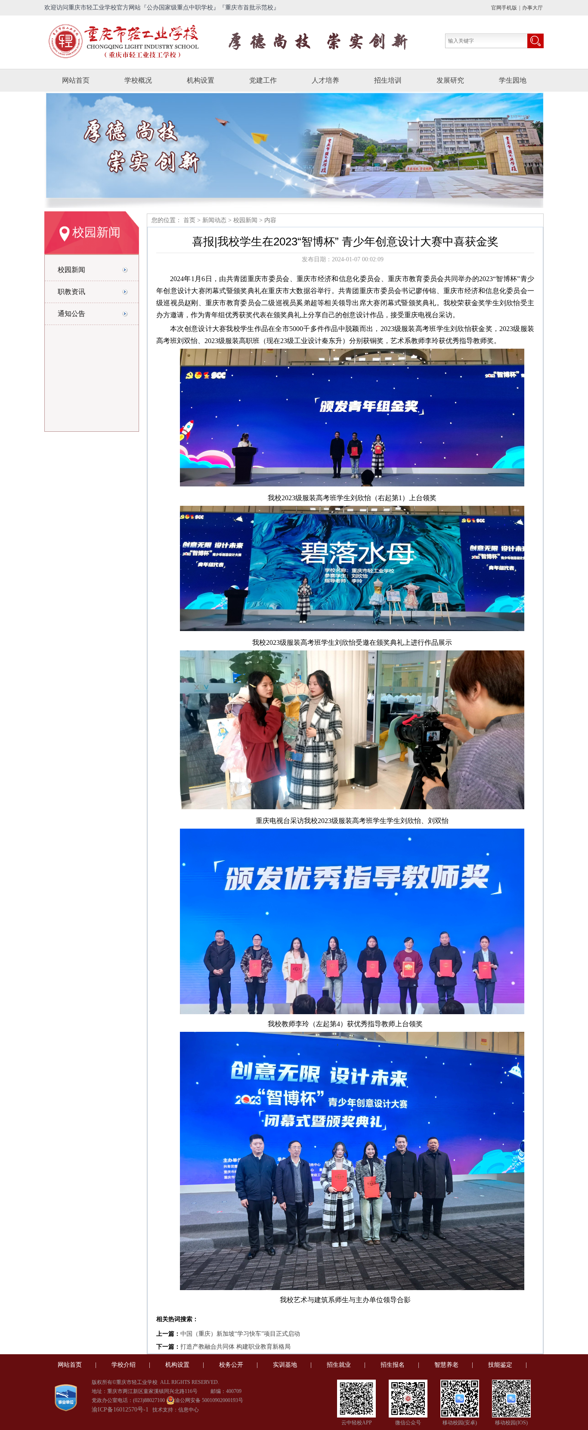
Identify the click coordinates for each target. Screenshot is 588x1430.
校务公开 (231, 1365)
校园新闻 (245, 220)
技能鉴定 (500, 1365)
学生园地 (512, 80)
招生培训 (388, 80)
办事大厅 (532, 8)
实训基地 (285, 1365)
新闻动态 (214, 220)
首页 (188, 220)
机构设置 (200, 80)
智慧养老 (446, 1365)
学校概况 (138, 80)
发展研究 (450, 80)
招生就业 (339, 1365)
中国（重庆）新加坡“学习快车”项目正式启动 (240, 1334)
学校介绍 (123, 1365)
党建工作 (263, 80)
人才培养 (325, 80)
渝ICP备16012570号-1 (120, 1409)
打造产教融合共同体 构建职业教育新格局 (235, 1346)
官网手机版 (504, 8)
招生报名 (393, 1365)
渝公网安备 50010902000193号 (209, 1400)
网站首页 (76, 80)
